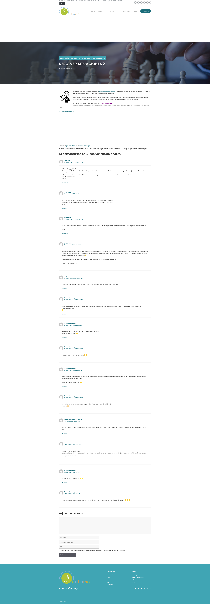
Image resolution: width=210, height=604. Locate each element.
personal (119, 1)
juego (61, 1)
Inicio (93, 11)
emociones (104, 1)
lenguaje (74, 1)
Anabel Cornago (84, 146)
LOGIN (133, 582)
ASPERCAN (67, 218)
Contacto (145, 11)
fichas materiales (74, 58)
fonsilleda (67, 192)
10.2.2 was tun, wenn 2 (66, 111)
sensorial (98, 1)
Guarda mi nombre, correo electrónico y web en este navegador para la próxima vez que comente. (93, 550)
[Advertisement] (105, 29)
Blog (135, 11)
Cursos (109, 580)
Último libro (126, 11)
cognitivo (90, 1)
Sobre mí (101, 11)
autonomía (112, 1)
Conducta (63, 58)
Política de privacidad (138, 577)
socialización (82, 1)
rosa (65, 276)
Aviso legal (135, 575)
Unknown (67, 161)
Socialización (86, 58)
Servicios (113, 11)
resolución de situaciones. (107, 92)
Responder (65, 183)
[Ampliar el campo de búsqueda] (62, 3)
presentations (70, 146)
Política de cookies (137, 580)
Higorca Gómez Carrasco (73, 419)
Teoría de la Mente (98, 58)
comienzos (67, 1)
